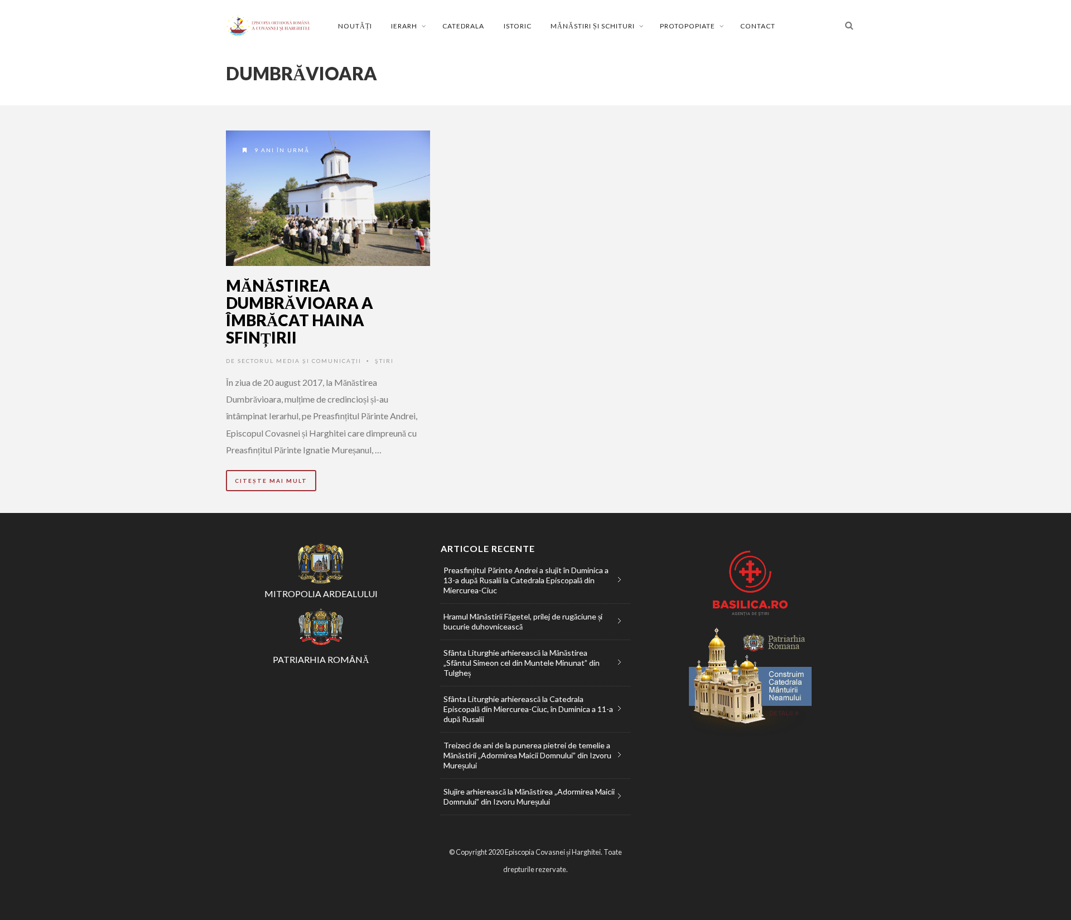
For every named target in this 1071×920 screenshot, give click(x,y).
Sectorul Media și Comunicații (299, 360)
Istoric (518, 26)
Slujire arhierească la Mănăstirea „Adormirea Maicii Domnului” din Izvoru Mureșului (529, 796)
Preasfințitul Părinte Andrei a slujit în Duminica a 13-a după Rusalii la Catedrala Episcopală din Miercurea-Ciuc (526, 580)
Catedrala (463, 26)
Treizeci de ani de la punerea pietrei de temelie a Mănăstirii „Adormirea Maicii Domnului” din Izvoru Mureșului (527, 755)
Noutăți (355, 26)
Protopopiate (687, 26)
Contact (757, 26)
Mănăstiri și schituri (593, 26)
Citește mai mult (271, 480)
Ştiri (384, 360)
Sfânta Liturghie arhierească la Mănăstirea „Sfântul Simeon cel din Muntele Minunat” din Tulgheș (521, 662)
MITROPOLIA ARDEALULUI (321, 593)
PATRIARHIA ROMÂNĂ (321, 659)
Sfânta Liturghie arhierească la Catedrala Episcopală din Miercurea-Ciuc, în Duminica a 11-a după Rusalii (528, 709)
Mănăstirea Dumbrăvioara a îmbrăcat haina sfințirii (299, 311)
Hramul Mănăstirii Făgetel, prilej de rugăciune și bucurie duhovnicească (522, 621)
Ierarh (404, 26)
